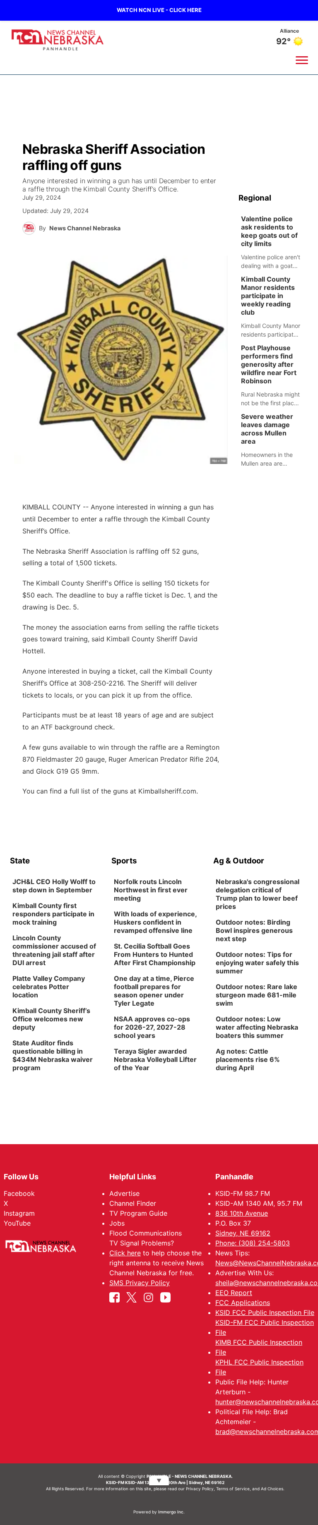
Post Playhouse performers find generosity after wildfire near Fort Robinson (268, 364)
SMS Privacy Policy (139, 1283)
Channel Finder (132, 1203)
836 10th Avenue (241, 1213)
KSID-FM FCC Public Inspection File (264, 1327)
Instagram (19, 1213)
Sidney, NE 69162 (242, 1233)
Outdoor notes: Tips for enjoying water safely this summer (257, 963)
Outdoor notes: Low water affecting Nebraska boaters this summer (257, 1027)
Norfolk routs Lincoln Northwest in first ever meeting (151, 890)
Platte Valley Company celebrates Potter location (48, 987)
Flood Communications (145, 1233)
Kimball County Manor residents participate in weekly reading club (268, 295)
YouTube (17, 1223)
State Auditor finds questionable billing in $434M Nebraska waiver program (52, 1055)
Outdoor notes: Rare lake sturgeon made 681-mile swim (256, 995)
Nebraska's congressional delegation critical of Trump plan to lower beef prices (257, 894)
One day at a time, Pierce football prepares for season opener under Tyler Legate (154, 991)
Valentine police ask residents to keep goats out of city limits (269, 231)
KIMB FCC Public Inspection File (258, 1347)
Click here (125, 1253)
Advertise (124, 1193)
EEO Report (233, 1292)
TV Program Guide (138, 1213)
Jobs (117, 1223)
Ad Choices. (272, 1488)
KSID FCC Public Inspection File (264, 1312)
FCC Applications (242, 1302)
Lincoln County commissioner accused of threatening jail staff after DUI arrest (54, 950)
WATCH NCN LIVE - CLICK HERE (159, 10)
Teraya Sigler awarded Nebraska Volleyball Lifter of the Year (155, 1059)
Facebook (19, 1193)
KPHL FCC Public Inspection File (259, 1367)
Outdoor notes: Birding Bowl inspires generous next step (254, 930)
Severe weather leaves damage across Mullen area (267, 428)
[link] (273, 242)
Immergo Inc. (171, 1511)
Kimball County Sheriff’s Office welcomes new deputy (51, 1019)
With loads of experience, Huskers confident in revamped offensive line (155, 922)
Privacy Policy (200, 1488)
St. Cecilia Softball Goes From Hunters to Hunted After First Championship (154, 954)
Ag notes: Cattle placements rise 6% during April (248, 1059)
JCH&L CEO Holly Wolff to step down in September (54, 886)
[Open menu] (302, 60)
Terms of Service (233, 1488)
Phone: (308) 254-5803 (252, 1243)
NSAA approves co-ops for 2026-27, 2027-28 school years (152, 1027)
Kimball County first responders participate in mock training (53, 914)
